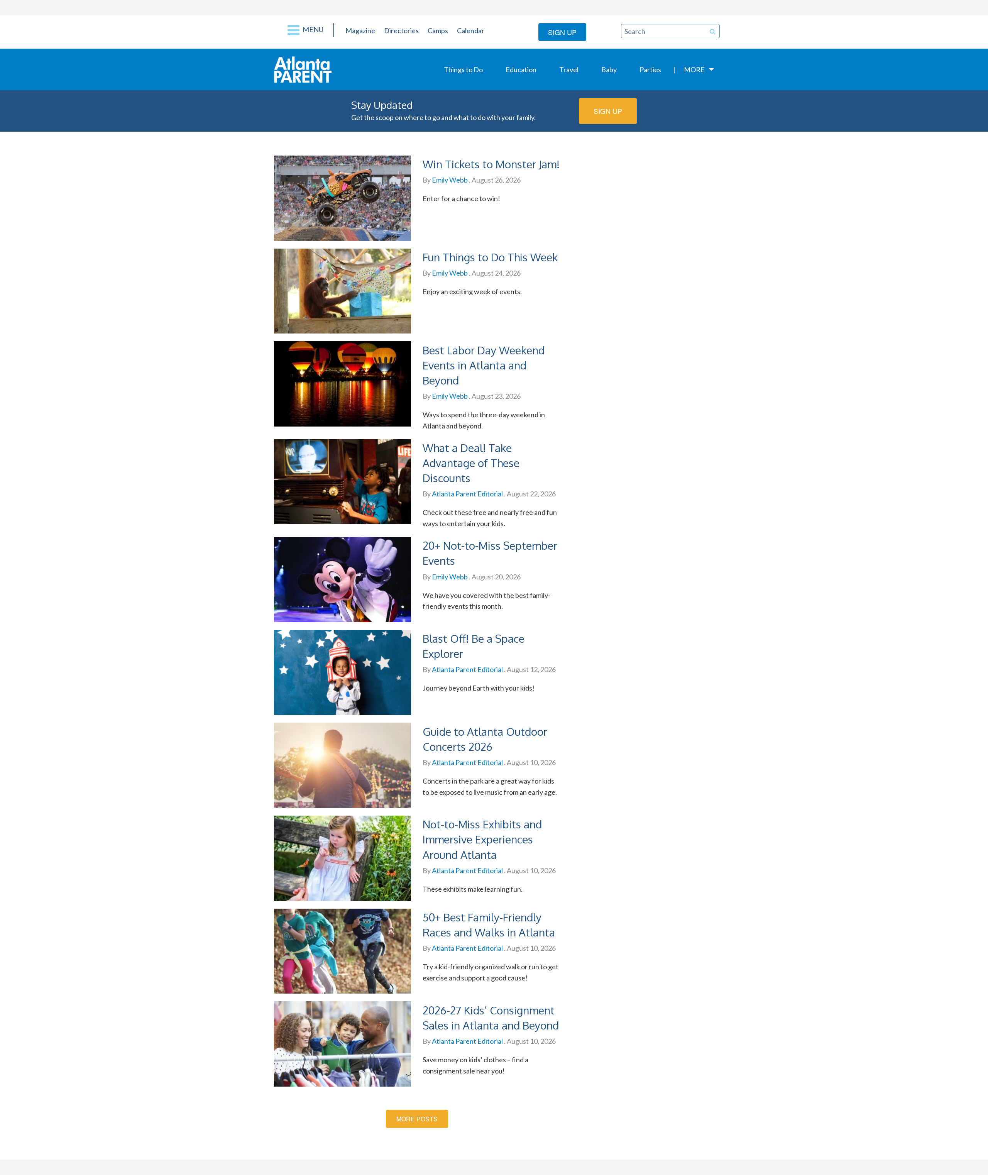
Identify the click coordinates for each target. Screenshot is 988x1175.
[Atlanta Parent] (303, 68)
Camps (438, 30)
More (694, 69)
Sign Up (562, 32)
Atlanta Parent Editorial (467, 493)
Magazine (360, 30)
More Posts (417, 1118)
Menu (312, 29)
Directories (401, 30)
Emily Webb (449, 180)
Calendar (470, 30)
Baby (609, 69)
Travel (569, 69)
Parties (650, 69)
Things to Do (463, 69)
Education (521, 69)
